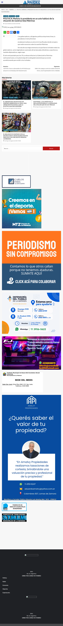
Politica (17, 16)
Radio (4, 581)
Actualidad (5, 16)
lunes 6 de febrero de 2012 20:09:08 (12, 23)
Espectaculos (6, 592)
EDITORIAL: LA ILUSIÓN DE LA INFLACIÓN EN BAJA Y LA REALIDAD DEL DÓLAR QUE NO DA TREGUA (45, 103)
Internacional (12, 16)
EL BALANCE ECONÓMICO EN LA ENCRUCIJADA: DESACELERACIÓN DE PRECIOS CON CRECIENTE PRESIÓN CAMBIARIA (15, 136)
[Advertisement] (31, 535)
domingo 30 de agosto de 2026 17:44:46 (13, 141)
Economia (11, 97)
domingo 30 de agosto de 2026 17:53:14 (43, 107)
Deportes (5, 589)
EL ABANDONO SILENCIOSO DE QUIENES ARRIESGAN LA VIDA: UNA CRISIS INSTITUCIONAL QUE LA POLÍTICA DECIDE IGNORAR (15, 104)
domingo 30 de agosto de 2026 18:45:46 (13, 108)
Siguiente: (47, 69)
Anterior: (16, 69)
